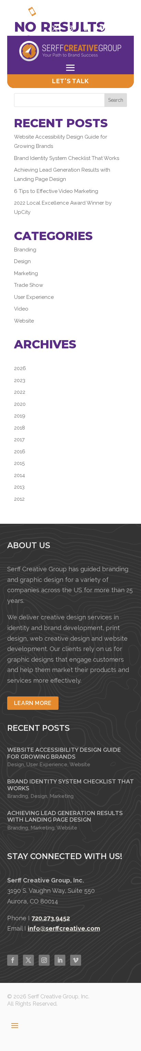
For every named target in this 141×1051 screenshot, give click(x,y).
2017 (19, 439)
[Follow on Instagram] (70, 28)
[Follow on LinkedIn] (59, 960)
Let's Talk (70, 81)
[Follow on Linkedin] (86, 28)
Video (21, 309)
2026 (20, 368)
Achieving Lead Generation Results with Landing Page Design (65, 816)
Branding (25, 250)
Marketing (26, 273)
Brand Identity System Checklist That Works (66, 158)
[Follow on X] (54, 28)
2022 (19, 392)
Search (115, 100)
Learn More (33, 703)
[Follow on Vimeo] (102, 28)
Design (22, 261)
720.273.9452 (100, 15)
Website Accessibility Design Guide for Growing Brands (64, 753)
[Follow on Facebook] (39, 28)
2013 (19, 487)
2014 (19, 475)
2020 (20, 404)
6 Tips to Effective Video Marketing (56, 191)
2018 (19, 428)
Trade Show (28, 285)
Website (24, 321)
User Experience (34, 297)
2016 (19, 451)
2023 (19, 380)
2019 (19, 416)
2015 (19, 463)
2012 (19, 499)
